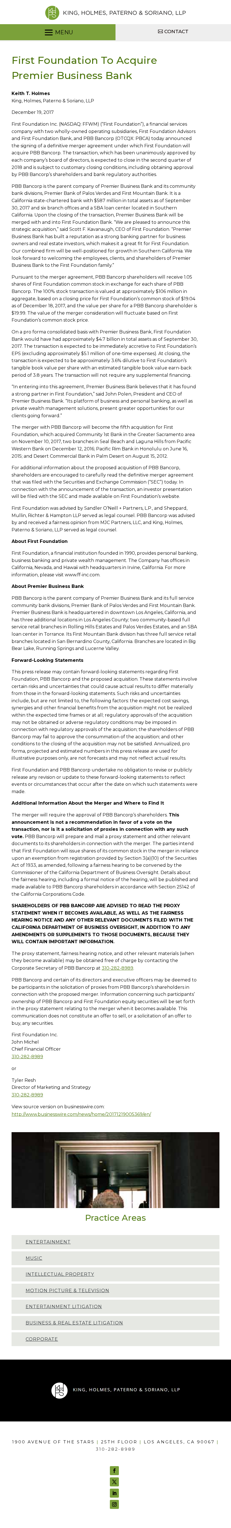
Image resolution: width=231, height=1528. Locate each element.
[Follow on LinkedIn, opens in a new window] (114, 1493)
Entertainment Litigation (64, 1306)
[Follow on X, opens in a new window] (114, 1481)
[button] (58, 32)
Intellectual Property (60, 1274)
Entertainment (48, 1242)
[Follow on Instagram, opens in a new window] (114, 1504)
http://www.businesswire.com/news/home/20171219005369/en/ (81, 1114)
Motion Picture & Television (67, 1290)
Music (34, 1258)
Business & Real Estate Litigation (74, 1323)
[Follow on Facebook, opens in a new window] (114, 1470)
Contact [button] (176, 31)
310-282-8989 (117, 968)
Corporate (42, 1339)
